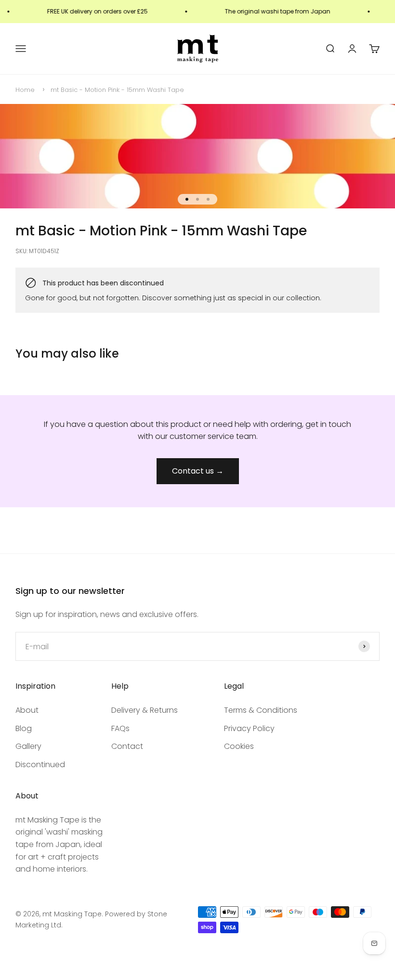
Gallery (28, 746)
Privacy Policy (249, 728)
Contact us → (198, 470)
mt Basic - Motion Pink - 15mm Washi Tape (117, 89)
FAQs (120, 728)
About (27, 710)
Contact (127, 746)
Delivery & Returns (144, 710)
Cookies (239, 746)
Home (25, 89)
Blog (23, 728)
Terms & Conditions (260, 710)
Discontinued (40, 764)
